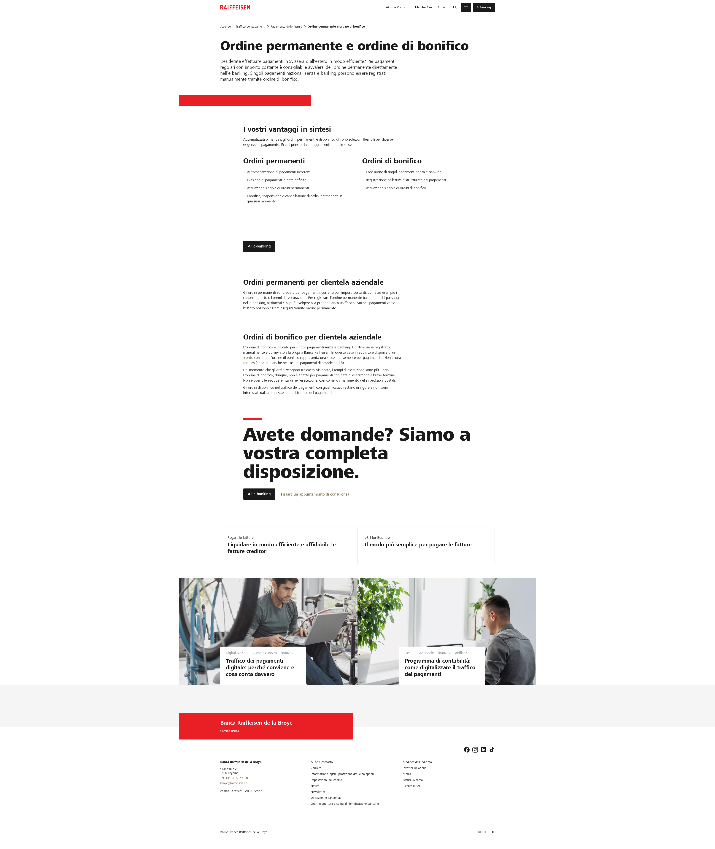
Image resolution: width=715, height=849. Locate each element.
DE (480, 832)
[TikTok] (492, 750)
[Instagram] (475, 750)
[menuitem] (397, 7)
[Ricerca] (455, 7)
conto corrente (256, 358)
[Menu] (466, 7)
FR (486, 832)
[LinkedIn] (483, 750)
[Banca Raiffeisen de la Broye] (235, 7)
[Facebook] (467, 750)
